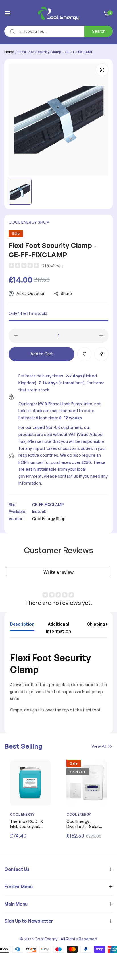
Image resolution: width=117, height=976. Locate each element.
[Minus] (16, 335)
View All (98, 746)
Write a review (58, 572)
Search (98, 31)
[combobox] (58, 31)
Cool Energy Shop (29, 222)
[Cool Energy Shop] (58, 13)
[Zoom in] (102, 69)
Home (9, 52)
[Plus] (101, 335)
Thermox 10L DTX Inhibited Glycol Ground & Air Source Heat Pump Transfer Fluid (29, 824)
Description (22, 624)
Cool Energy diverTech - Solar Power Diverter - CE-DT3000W (85, 824)
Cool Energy (22, 814)
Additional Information (58, 628)
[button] (84, 354)
